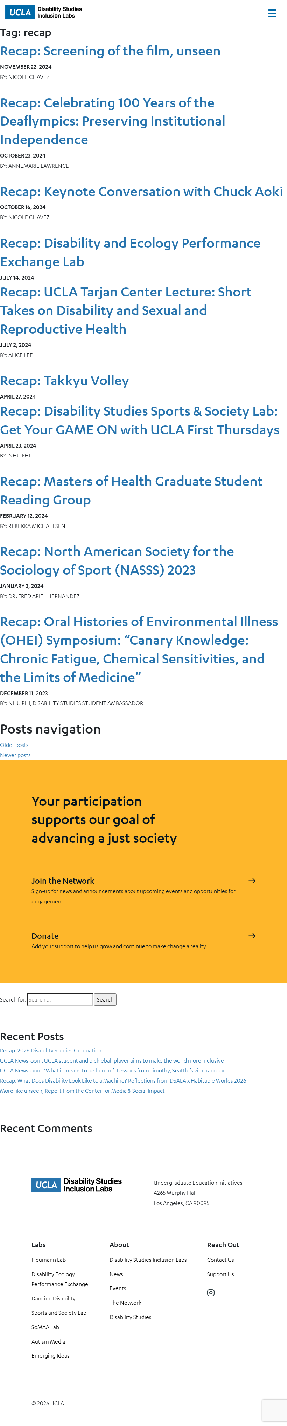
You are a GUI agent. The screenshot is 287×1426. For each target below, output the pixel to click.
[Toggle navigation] (272, 14)
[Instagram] (210, 1292)
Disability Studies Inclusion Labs (148, 1259)
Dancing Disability (53, 1298)
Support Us (220, 1274)
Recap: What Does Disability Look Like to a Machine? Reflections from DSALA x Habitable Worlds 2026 (123, 1080)
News (116, 1274)
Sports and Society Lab (58, 1312)
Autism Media (48, 1341)
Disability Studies (131, 1316)
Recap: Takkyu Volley (64, 380)
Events (118, 1288)
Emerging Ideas (50, 1355)
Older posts (14, 744)
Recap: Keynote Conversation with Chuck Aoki (141, 191)
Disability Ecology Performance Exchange (59, 1279)
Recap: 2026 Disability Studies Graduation (51, 1050)
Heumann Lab (48, 1259)
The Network (125, 1302)
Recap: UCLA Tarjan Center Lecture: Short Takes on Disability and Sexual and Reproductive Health (126, 310)
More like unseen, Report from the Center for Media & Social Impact (82, 1090)
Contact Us (220, 1259)
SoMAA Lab (45, 1327)
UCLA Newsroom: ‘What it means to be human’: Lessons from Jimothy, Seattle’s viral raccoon (113, 1070)
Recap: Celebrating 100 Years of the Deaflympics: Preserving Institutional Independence (112, 121)
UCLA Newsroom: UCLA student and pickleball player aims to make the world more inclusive (112, 1060)
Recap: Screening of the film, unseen (110, 50)
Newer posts (15, 754)
